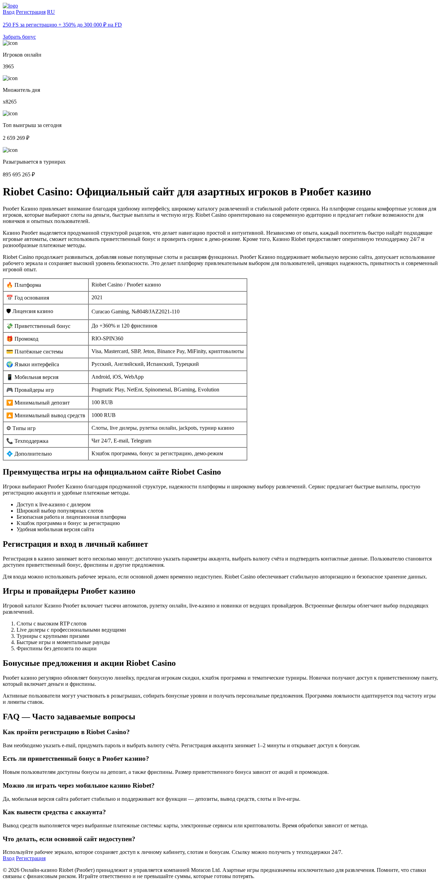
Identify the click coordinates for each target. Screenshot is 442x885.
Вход (9, 12)
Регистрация (31, 12)
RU (51, 12)
